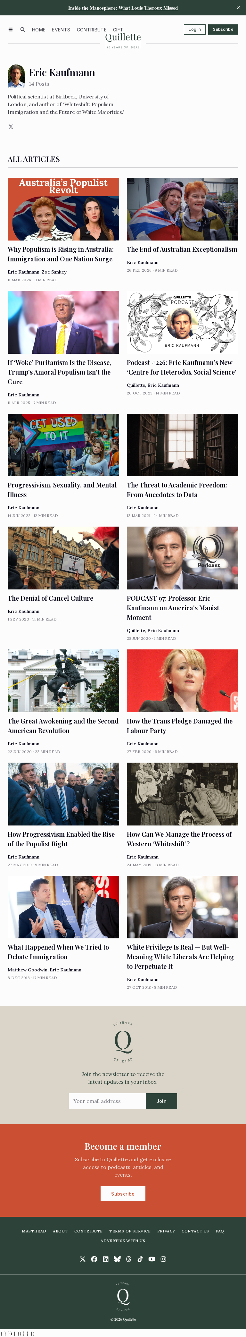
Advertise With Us (123, 1240)
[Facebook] (94, 1259)
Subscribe (223, 29)
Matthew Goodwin (27, 970)
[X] (10, 126)
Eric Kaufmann (23, 272)
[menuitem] (38, 29)
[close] (238, 8)
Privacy (166, 1231)
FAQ (220, 1231)
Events (61, 29)
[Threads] (129, 1259)
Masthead (34, 1231)
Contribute (92, 29)
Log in (195, 29)
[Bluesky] (117, 1259)
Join (161, 1101)
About (60, 1231)
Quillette (136, 385)
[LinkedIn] (106, 1259)
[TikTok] (140, 1259)
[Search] (23, 29)
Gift (118, 29)
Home (38, 29)
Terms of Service (130, 1231)
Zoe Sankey (54, 272)
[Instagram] (163, 1259)
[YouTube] (152, 1259)
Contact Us (195, 1231)
